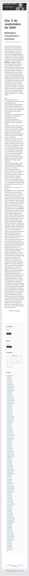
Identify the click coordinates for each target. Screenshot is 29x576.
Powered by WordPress (19, 570)
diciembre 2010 (10, 486)
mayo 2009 (9, 510)
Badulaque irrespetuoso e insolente (12, 36)
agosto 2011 (10, 475)
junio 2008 (9, 526)
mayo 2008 (9, 527)
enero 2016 (9, 397)
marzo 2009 (10, 513)
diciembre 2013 (10, 434)
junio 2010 (9, 495)
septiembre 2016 (11, 390)
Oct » (11, 367)
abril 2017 (9, 381)
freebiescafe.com (20, 571)
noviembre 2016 (10, 387)
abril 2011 (9, 480)
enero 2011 (9, 485)
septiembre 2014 (11, 420)
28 (7, 364)
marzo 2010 (10, 499)
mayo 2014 (9, 426)
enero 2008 (9, 533)
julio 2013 (9, 441)
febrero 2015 (10, 413)
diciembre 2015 (10, 398)
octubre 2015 (10, 401)
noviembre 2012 (10, 453)
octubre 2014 (10, 419)
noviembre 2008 (10, 518)
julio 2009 (9, 507)
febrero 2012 (10, 466)
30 (12, 364)
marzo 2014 (10, 429)
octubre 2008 (10, 520)
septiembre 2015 (11, 403)
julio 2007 (9, 542)
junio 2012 (9, 460)
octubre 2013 (10, 436)
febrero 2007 (10, 549)
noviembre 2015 (10, 400)
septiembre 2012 (11, 455)
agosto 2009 (10, 505)
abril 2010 (9, 498)
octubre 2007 (10, 537)
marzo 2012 (10, 464)
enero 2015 (9, 415)
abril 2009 (9, 511)
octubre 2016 (10, 388)
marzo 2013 (10, 447)
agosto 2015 (10, 404)
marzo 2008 (10, 530)
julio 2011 (9, 476)
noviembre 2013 (10, 435)
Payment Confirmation (11, 565)
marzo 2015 (10, 412)
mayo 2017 (9, 379)
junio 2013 (9, 442)
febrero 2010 (10, 501)
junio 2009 (9, 508)
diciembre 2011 (10, 469)
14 (7, 361)
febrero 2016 (10, 396)
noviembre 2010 (10, 488)
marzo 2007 (10, 548)
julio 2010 (9, 494)
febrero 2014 (10, 431)
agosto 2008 (10, 523)
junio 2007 (9, 543)
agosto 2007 (10, 540)
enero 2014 (9, 432)
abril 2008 (9, 529)
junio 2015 (9, 407)
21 (7, 362)
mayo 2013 (9, 444)
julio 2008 (9, 524)
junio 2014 (9, 425)
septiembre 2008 (11, 521)
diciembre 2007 (10, 534)
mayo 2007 (9, 545)
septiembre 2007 (11, 539)
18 (16, 361)
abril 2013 (9, 445)
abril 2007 (9, 546)
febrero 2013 (10, 448)
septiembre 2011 (11, 473)
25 (16, 362)
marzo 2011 (9, 482)
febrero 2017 (10, 384)
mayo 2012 (9, 461)
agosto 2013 (10, 439)
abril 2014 (9, 428)
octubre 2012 (10, 454)
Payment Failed (20, 565)
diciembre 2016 (10, 385)
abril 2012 (9, 463)
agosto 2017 (10, 375)
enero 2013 (9, 450)
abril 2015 (9, 410)
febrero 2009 (10, 514)
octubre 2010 (10, 489)
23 (12, 362)
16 (12, 361)
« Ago (8, 367)
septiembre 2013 (11, 438)
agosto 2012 (10, 457)
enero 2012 (9, 467)
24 (14, 362)
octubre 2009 (10, 502)
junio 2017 (9, 378)
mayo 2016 (9, 391)
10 (14, 359)
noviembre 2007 (10, 536)
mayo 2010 (9, 496)
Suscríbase (15, 566)
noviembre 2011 (10, 470)
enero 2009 (9, 515)
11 (16, 359)
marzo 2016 (10, 394)
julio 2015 (9, 406)
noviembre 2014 (10, 417)
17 (14, 361)
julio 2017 (9, 377)
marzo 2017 (10, 382)
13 (21, 359)
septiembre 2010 (11, 491)
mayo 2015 (9, 409)
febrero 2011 (10, 483)
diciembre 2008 (10, 517)
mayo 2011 (9, 479)
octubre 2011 (10, 472)
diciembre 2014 (10, 416)
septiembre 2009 (11, 504)
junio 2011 (9, 477)
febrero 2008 (10, 532)
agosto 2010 (10, 492)
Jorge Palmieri (18, 41)
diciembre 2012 (10, 451)
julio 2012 (9, 458)
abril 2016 (9, 393)
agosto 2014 (10, 422)
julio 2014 (9, 423)
